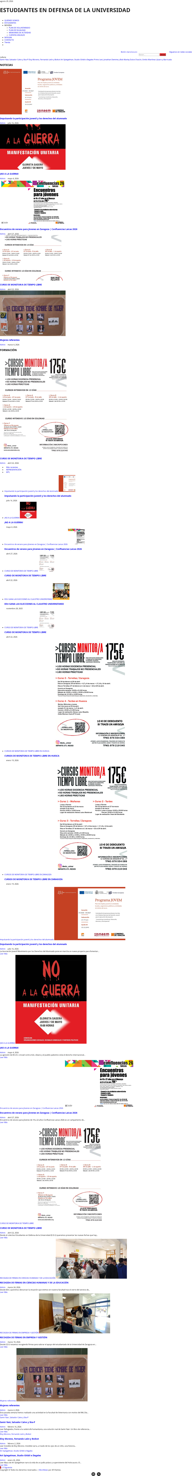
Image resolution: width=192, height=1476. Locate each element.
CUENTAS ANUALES (17, 35)
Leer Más (4, 953)
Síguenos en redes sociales (180, 52)
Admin (3, 123)
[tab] (11, 467)
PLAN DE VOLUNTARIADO (19, 28)
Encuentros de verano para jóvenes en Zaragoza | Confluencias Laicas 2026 (38, 229)
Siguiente (8, 1467)
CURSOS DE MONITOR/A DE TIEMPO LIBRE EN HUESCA (26, 751)
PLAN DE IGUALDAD (17, 30)
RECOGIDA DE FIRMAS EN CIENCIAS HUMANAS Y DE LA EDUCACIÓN (27, 1278)
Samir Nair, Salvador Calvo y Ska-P (14, 59)
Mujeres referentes (10, 340)
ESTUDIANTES (10, 23)
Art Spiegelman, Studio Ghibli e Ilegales (77, 59)
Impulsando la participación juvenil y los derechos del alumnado (33, 118)
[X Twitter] (99, 1474)
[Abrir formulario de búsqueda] (165, 50)
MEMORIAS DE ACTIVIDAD (20, 32)
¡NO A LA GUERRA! (9, 173)
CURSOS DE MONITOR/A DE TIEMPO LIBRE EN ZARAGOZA (27, 874)
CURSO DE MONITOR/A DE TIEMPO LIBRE (21, 284)
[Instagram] (93, 1474)
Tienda (7, 42)
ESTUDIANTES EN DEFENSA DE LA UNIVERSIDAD (65, 10)
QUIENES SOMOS (11, 20)
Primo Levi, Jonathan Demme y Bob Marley (112, 59)
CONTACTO (9, 40)
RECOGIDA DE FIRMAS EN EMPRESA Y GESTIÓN (19, 1332)
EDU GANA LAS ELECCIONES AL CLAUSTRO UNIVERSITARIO (28, 599)
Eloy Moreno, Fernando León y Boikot (45, 59)
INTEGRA (8, 37)
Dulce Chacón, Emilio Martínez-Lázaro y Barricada (151, 59)
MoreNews (43, 1470)
